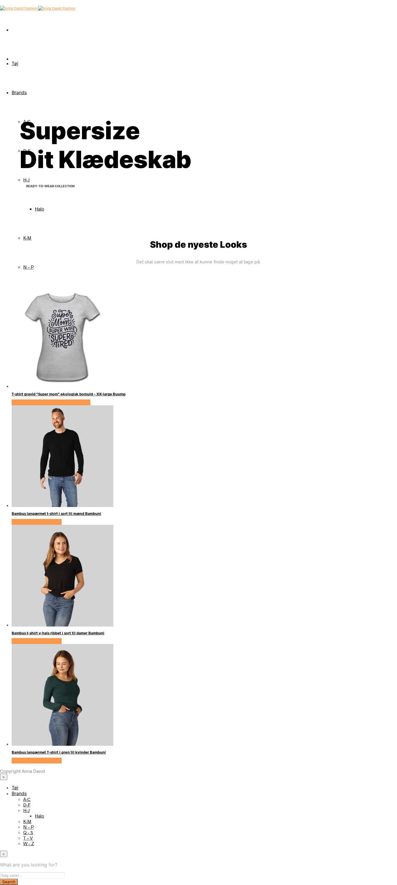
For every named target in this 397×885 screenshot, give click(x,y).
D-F (27, 804)
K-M (27, 237)
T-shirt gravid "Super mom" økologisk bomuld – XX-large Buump (69, 394)
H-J (26, 179)
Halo (39, 208)
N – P (28, 267)
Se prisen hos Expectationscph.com (51, 402)
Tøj (15, 63)
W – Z (28, 843)
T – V (28, 838)
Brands (19, 92)
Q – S (28, 832)
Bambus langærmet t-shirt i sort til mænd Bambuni (56, 513)
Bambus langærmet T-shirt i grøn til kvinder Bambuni (59, 752)
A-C (27, 799)
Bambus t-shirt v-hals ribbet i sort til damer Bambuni (58, 633)
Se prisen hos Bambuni (37, 522)
